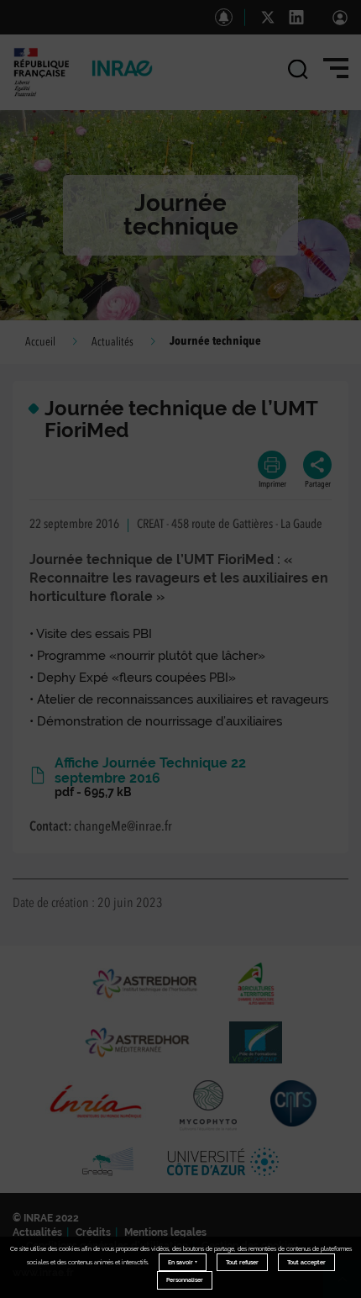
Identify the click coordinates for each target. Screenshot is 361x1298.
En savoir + (182, 1262)
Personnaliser (184, 1280)
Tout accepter (306, 1262)
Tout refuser (242, 1262)
